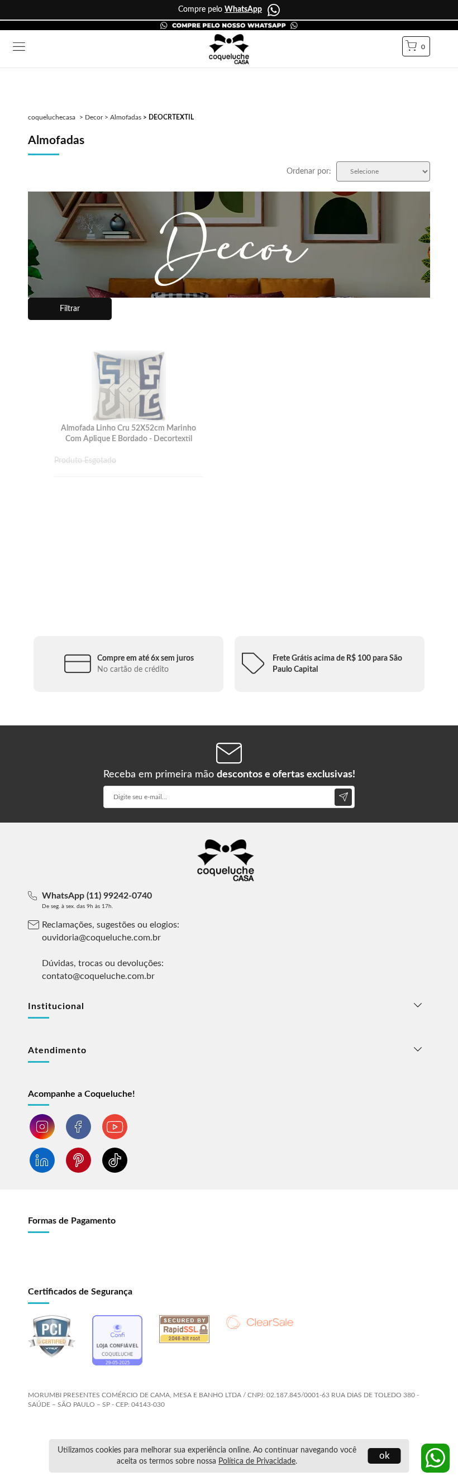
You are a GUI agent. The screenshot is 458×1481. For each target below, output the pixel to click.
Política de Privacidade (256, 1461)
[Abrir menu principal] (19, 48)
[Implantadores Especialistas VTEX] (116, 1434)
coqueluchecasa (51, 117)
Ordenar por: (309, 171)
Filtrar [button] (70, 309)
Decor (94, 117)
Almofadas (125, 117)
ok (384, 1455)
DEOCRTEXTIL (171, 117)
